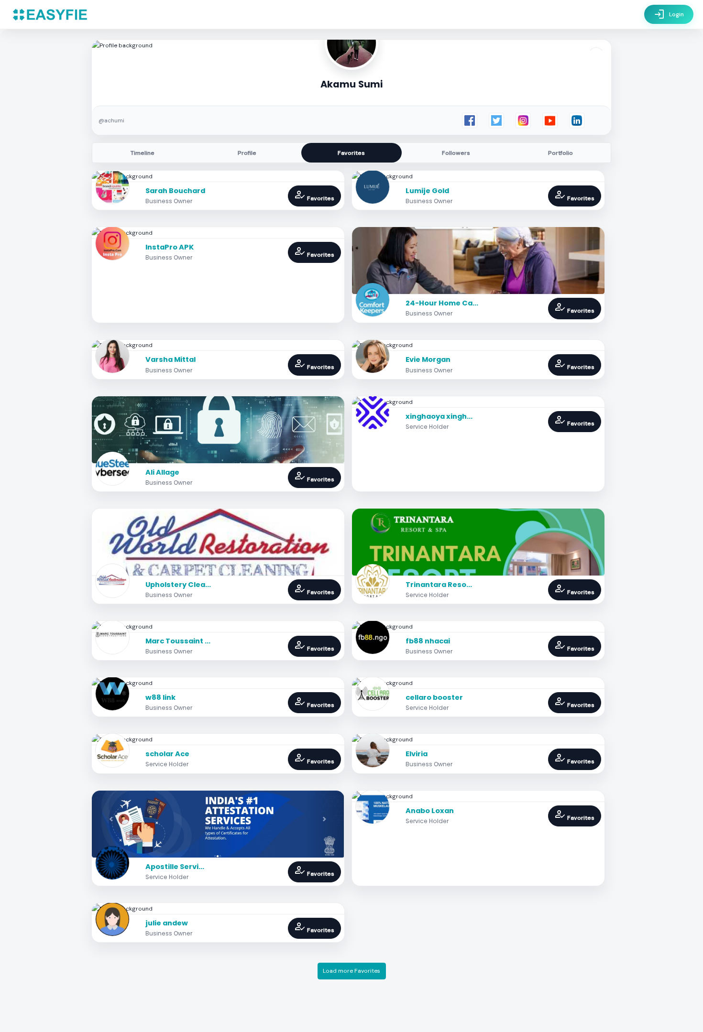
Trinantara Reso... (439, 584)
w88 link (160, 697)
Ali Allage (162, 472)
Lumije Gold (427, 191)
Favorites (351, 153)
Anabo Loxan (430, 810)
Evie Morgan (428, 359)
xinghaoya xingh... (439, 416)
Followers (456, 153)
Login (669, 14)
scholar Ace (167, 754)
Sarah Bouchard (175, 191)
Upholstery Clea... (178, 584)
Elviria (417, 754)
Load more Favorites (351, 971)
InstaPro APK (169, 247)
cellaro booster (434, 697)
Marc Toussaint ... (177, 641)
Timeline (142, 153)
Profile (247, 153)
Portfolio (560, 153)
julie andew (166, 923)
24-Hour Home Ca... (442, 303)
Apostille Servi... (174, 866)
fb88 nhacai (428, 641)
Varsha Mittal (170, 359)
